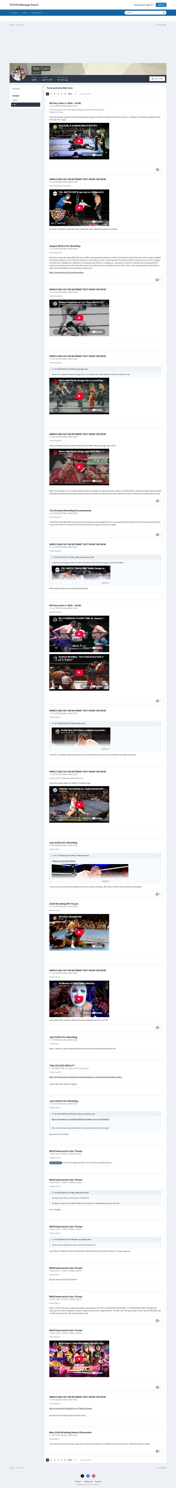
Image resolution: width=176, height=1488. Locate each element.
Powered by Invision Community (88, 1484)
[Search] (163, 13)
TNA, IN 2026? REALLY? (61, 1065)
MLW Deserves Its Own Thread (65, 1151)
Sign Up (161, 5)
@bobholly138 (56, 1163)
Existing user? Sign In (143, 5)
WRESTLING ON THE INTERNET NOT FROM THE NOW (77, 179)
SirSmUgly (79, 369)
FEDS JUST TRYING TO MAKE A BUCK (66, 1154)
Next (70, 94)
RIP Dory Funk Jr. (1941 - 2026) (65, 103)
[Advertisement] (53, 46)
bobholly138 (80, 1193)
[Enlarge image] (64, 861)
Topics (14, 100)
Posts (14, 105)
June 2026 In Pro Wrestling (63, 1101)
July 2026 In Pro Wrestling (63, 842)
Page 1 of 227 (85, 94)
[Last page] (75, 94)
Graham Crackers (84, 1114)
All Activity (16, 89)
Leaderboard (36, 13)
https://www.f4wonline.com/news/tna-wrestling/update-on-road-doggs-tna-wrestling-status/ (85, 1077)
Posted (59, 110)
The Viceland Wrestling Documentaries (70, 510)
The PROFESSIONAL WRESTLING (64, 106)
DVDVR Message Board (24, 4)
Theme (78, 1481)
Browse (14, 13)
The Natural (80, 855)
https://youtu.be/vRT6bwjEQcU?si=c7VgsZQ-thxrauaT (70, 1408)
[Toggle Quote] (53, 369)
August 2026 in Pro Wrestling (64, 246)
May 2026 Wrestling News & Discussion (70, 1432)
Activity (24, 13)
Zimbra (78, 723)
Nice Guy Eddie (81, 1239)
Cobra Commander (82, 557)
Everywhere (154, 12)
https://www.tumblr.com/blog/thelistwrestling (66, 272)
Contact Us (88, 1481)
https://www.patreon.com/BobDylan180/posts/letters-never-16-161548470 (81, 1119)
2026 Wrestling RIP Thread (63, 904)
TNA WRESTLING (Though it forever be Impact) (70, 1068)
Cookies (98, 1481)
